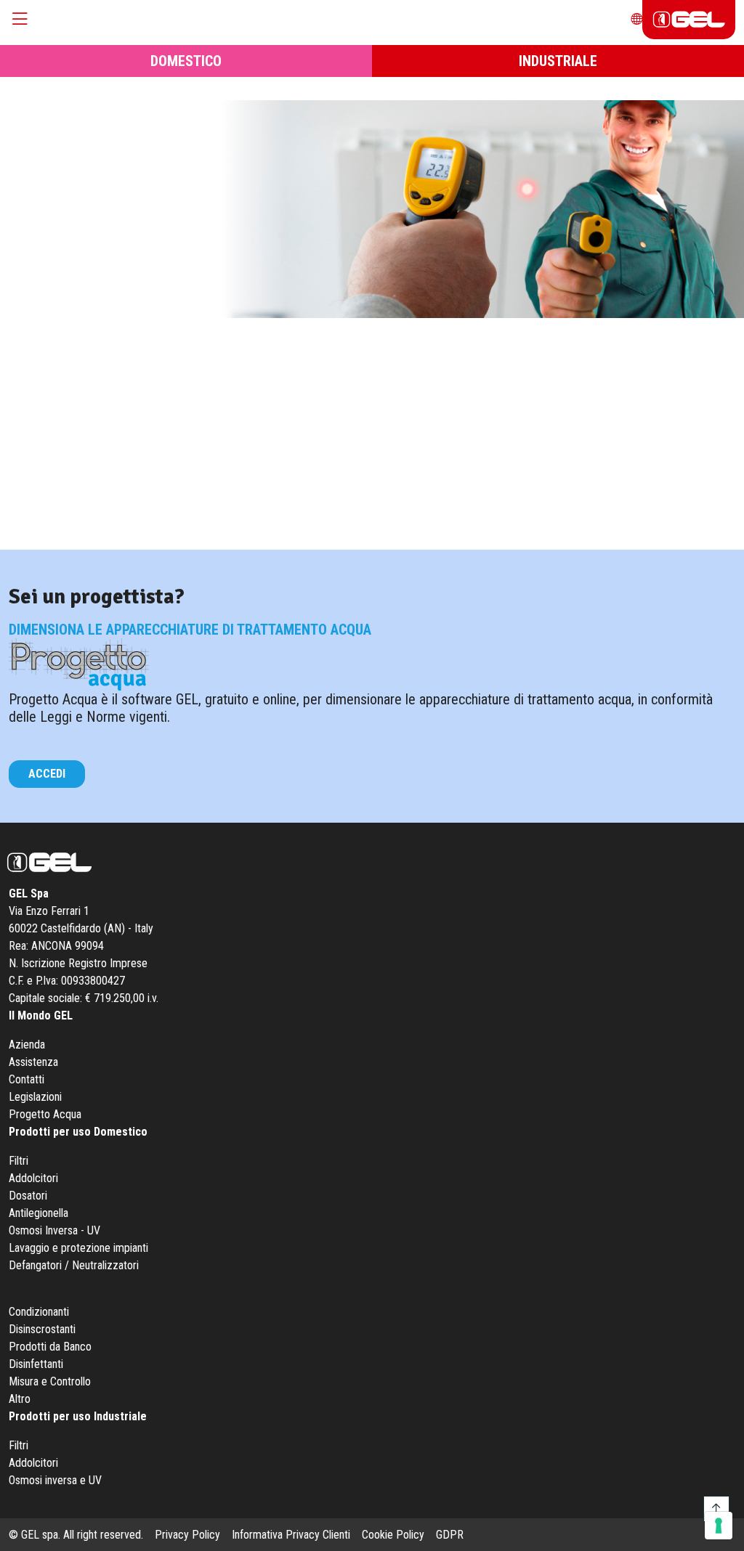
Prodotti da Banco (50, 1346)
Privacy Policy (187, 1535)
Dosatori (28, 1195)
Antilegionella (38, 1213)
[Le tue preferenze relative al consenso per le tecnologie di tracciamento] (718, 1525)
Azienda (27, 1044)
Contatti (26, 1079)
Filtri (18, 1161)
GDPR (450, 1535)
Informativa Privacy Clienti (291, 1535)
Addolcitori (33, 1178)
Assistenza (33, 1062)
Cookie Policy (393, 1535)
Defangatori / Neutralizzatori (74, 1265)
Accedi (46, 774)
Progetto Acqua (45, 1114)
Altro (20, 1399)
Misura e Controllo (50, 1381)
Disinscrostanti (42, 1329)
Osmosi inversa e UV (55, 1480)
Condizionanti (39, 1312)
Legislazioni (35, 1097)
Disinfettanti (36, 1364)
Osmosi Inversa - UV (54, 1230)
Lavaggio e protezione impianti (78, 1248)
